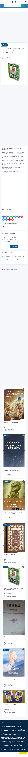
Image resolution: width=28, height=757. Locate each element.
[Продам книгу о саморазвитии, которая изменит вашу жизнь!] (14, 450)
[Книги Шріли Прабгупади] (14, 404)
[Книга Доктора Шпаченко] (14, 576)
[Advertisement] (14, 27)
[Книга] (14, 495)
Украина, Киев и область (10, 430)
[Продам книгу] (14, 617)
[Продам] (14, 696)
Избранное (9, 9)
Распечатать (7, 226)
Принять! (23, 753)
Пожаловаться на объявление (11, 223)
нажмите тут (6, 750)
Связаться (15, 246)
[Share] (3, 217)
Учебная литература (7, 57)
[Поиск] (22, 5)
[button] (4, 71)
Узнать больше (25, 755)
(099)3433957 (7, 241)
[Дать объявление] (26, 2)
